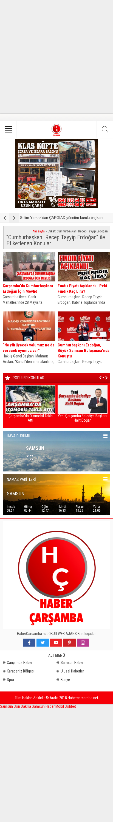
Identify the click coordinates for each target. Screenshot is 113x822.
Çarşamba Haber (19, 662)
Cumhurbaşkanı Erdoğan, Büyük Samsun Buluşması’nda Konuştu (83, 351)
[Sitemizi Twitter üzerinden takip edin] (42, 643)
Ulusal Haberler (72, 671)
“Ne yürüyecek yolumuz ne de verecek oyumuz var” (29, 348)
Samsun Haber (72, 662)
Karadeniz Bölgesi (21, 671)
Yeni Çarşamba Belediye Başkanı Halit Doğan (82, 418)
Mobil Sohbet (65, 706)
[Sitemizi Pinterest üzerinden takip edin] (69, 643)
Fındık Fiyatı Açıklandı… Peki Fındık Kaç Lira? (82, 288)
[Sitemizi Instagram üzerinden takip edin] (83, 643)
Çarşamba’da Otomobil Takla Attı (31, 418)
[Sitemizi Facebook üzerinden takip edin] (29, 643)
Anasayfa (39, 231)
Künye (65, 679)
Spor (10, 679)
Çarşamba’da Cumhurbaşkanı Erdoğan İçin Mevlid (28, 288)
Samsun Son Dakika (16, 706)
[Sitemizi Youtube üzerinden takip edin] (56, 643)
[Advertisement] (56, 56)
